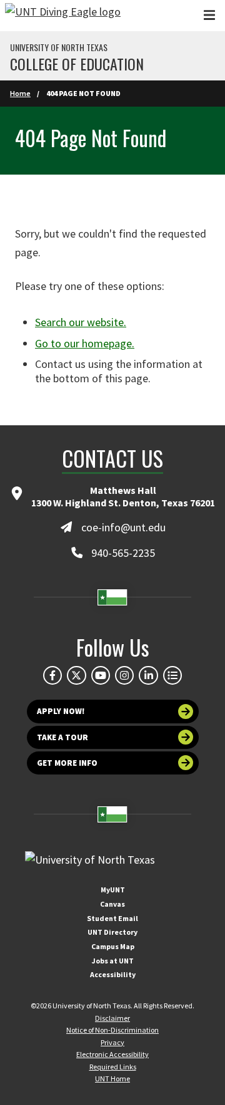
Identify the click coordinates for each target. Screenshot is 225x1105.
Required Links (112, 1066)
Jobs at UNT (113, 960)
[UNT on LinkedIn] (148, 675)
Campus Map (112, 946)
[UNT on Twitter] (76, 675)
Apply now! (61, 711)
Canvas (112, 904)
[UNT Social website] (172, 675)
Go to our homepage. (84, 343)
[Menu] (209, 15)
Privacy (112, 1042)
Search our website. (80, 322)
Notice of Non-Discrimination (112, 1030)
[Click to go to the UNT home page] (63, 15)
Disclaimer (112, 1018)
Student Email (112, 918)
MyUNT (113, 889)
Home (20, 93)
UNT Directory (113, 932)
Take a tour (62, 737)
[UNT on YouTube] (100, 675)
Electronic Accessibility (112, 1054)
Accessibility (113, 974)
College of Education (77, 63)
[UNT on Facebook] (52, 675)
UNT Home (112, 1078)
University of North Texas (59, 47)
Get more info (67, 763)
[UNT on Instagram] (124, 675)
